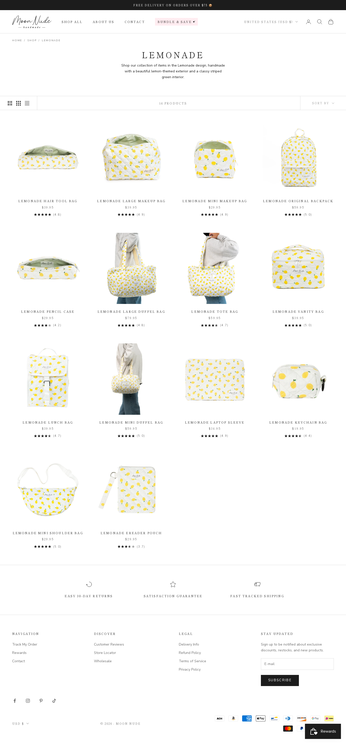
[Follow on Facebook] (14, 700)
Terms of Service (192, 661)
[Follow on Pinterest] (41, 700)
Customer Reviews (109, 644)
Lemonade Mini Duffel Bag (131, 422)
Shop (31, 40)
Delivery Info (189, 644)
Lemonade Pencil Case (47, 311)
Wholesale (103, 661)
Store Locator (105, 652)
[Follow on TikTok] (54, 700)
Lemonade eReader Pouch (131, 533)
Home (17, 40)
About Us (103, 21)
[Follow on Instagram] (27, 700)
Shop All (72, 21)
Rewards (19, 652)
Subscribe (280, 680)
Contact (135, 21)
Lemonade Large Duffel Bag (131, 311)
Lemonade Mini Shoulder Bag (48, 533)
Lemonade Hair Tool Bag (48, 201)
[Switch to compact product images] (27, 103)
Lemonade (51, 40)
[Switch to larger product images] (10, 103)
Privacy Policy (190, 669)
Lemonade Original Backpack (298, 201)
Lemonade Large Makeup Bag (131, 201)
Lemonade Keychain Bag (298, 422)
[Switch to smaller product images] (18, 103)
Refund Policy (190, 652)
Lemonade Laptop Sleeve (215, 422)
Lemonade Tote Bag (214, 311)
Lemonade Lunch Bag (48, 422)
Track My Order (24, 644)
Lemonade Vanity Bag (298, 311)
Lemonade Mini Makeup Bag (214, 201)
